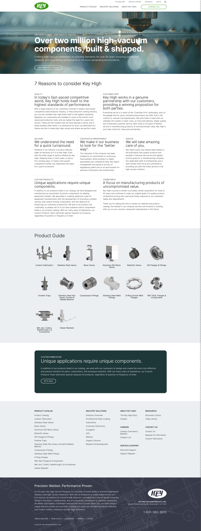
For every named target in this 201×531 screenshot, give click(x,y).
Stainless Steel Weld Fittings (112, 296)
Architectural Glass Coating (98, 419)
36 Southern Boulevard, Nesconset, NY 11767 (147, 504)
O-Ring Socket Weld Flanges (134, 296)
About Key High (129, 7)
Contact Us (151, 427)
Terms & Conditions (41, 518)
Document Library (153, 415)
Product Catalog (88, 7)
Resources (148, 2)
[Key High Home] (41, 9)
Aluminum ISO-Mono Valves (112, 266)
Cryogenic (90, 429)
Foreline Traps (44, 295)
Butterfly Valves (134, 265)
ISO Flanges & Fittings (156, 265)
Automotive (91, 422)
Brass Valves (89, 265)
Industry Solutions (109, 7)
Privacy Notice (56, 518)
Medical (89, 437)
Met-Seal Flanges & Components (48, 461)
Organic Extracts (93, 440)
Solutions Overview (94, 415)
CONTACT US (153, 7)
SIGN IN (158, 2)
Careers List (125, 437)
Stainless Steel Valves (66, 265)
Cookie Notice (69, 518)
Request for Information (155, 435)
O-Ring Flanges (41, 457)
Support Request (127, 453)
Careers (123, 419)
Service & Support (135, 2)
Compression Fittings (89, 295)
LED (87, 433)
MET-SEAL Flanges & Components (156, 296)
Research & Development (97, 444)
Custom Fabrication (44, 265)
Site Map (90, 518)
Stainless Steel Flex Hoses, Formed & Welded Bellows (66, 297)
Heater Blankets (67, 328)
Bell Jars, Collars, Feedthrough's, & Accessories (44, 330)
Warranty (80, 518)
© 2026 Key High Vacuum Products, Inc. (47, 524)
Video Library (151, 419)
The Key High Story (128, 415)
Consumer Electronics (95, 426)
